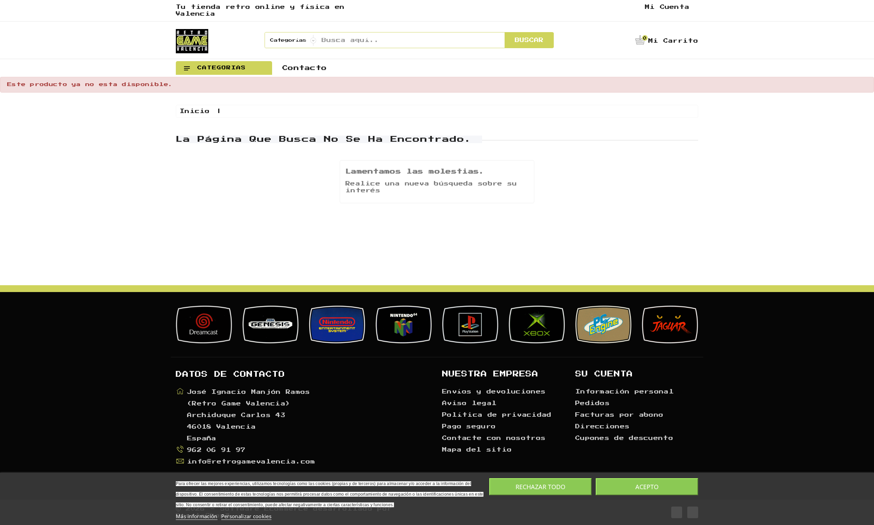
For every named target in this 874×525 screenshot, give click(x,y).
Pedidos (592, 403)
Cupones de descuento (624, 438)
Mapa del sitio (477, 449)
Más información (196, 516)
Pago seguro (469, 426)
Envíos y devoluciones (494, 391)
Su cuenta (604, 374)
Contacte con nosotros (494, 438)
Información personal (624, 391)
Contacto (304, 68)
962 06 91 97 (216, 450)
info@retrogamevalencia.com (251, 461)
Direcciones (602, 426)
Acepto (647, 487)
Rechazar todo (540, 487)
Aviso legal (469, 403)
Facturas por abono (619, 415)
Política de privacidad (497, 415)
